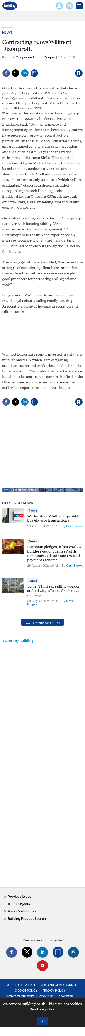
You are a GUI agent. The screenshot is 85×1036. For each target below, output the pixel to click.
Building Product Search (27, 918)
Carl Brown (74, 526)
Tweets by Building (17, 640)
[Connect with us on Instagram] (73, 952)
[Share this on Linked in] (25, 73)
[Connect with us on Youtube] (42, 965)
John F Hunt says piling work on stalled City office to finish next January (53, 590)
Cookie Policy (26, 990)
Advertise (66, 996)
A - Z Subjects (19, 904)
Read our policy (42, 1009)
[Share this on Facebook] (6, 73)
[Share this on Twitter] (15, 73)
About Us (46, 996)
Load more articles (42, 622)
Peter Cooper (17, 57)
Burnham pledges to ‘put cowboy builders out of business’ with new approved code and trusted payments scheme (54, 553)
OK (42, 1021)
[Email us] (58, 952)
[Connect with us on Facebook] (11, 952)
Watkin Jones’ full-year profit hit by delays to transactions (54, 518)
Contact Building (20, 996)
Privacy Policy (54, 990)
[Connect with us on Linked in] (42, 952)
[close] (82, 64)
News (7, 32)
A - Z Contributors (22, 911)
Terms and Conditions (55, 985)
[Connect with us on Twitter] (27, 952)
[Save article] (79, 73)
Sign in (24, 64)
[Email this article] (34, 73)
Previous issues (19, 896)
